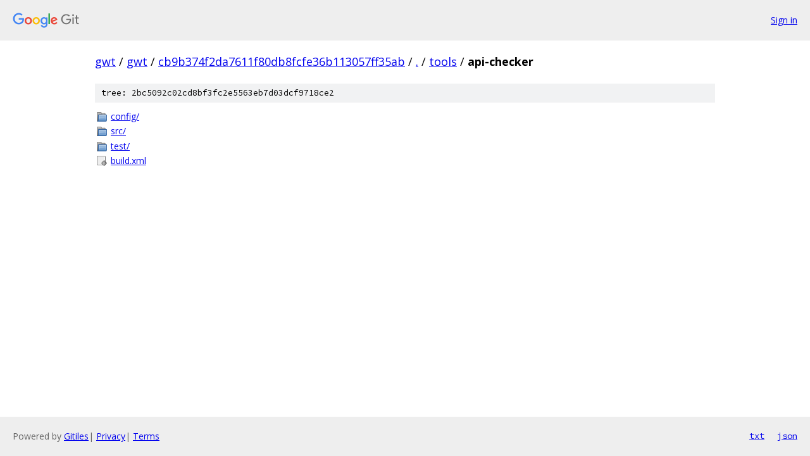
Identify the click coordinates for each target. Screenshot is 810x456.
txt (756, 435)
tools (443, 61)
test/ (120, 146)
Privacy (110, 436)
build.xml (128, 161)
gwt (105, 61)
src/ (118, 131)
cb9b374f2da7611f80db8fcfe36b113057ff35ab (281, 61)
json (787, 435)
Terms (146, 436)
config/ (125, 116)
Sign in (784, 20)
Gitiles (76, 436)
